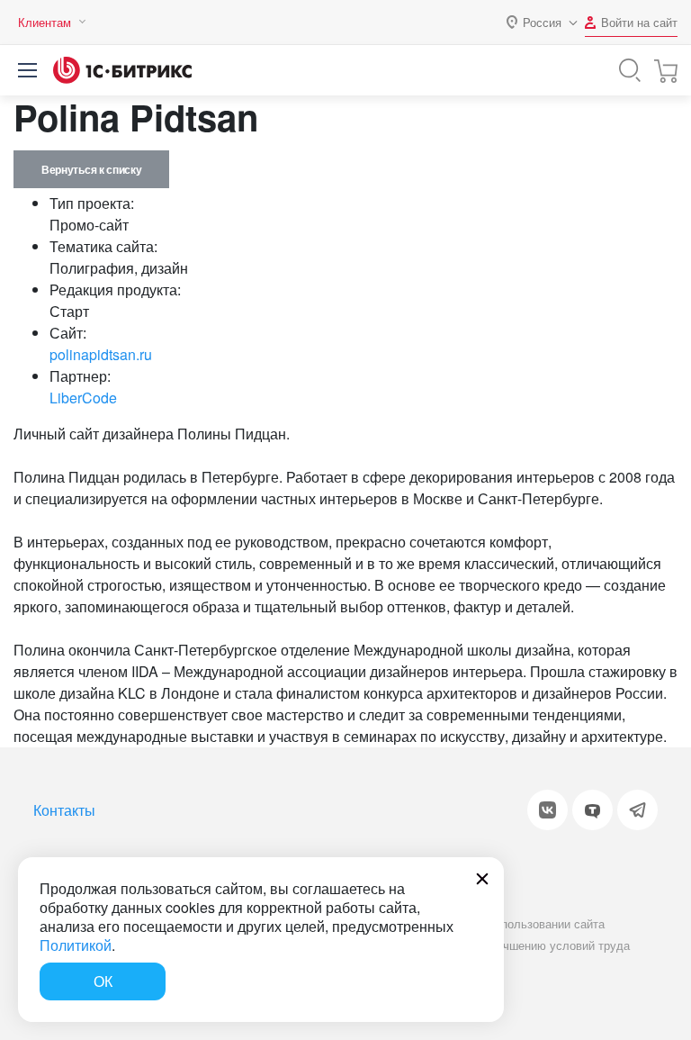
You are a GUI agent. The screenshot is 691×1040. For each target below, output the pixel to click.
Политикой (76, 945)
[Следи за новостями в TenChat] (592, 810)
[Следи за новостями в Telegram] (637, 810)
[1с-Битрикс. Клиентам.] (122, 70)
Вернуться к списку (91, 169)
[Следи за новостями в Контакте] (547, 810)
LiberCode (83, 397)
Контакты (64, 810)
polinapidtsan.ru (100, 354)
